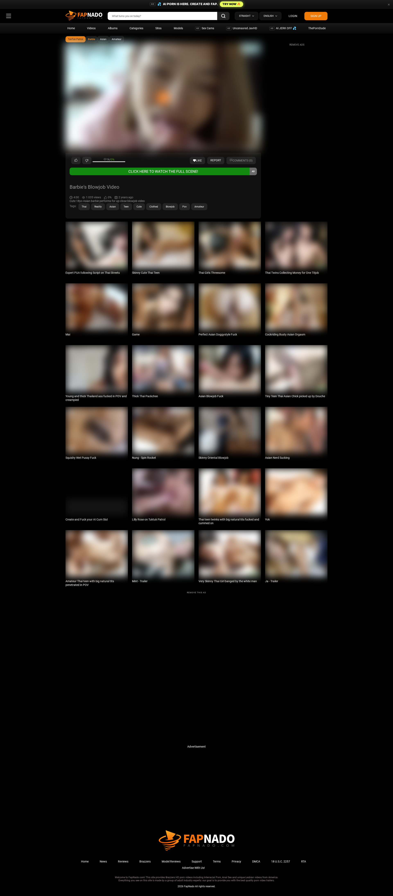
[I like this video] (76, 160)
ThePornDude (317, 28)
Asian (103, 39)
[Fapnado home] (196, 850)
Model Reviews (171, 861)
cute (139, 206)
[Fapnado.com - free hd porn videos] (84, 16)
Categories (136, 28)
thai (84, 206)
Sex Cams (205, 28)
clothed (153, 206)
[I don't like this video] (86, 160)
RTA (303, 861)
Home (71, 28)
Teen (126, 206)
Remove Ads (296, 44)
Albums (112, 28)
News (103, 861)
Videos (91, 28)
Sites (158, 28)
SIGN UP (316, 16)
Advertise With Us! (193, 867)
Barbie (91, 39)
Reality (98, 206)
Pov (184, 206)
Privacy (236, 861)
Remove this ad (196, 592)
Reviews (123, 861)
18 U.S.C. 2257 (280, 861)
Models (178, 28)
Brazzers (145, 861)
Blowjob (170, 206)
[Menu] (8, 16)
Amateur (116, 39)
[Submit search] (223, 16)
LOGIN (293, 16)
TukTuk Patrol (75, 39)
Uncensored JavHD (242, 28)
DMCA (256, 861)
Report (215, 160)
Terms (217, 861)
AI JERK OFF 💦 (283, 28)
